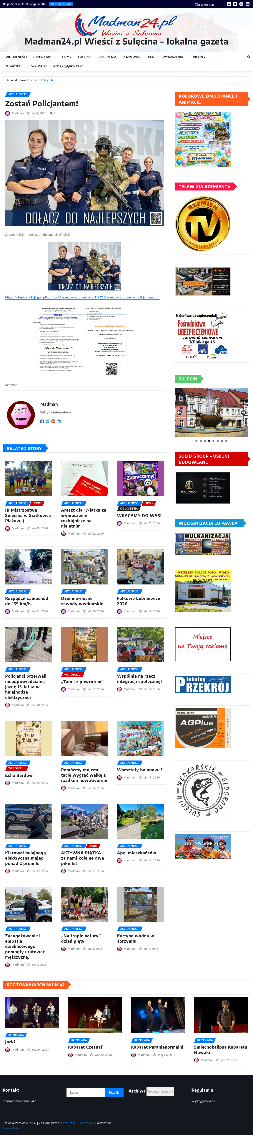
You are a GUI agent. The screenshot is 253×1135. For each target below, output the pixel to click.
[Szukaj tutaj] (248, 57)
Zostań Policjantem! (44, 80)
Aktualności (16, 57)
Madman (18, 113)
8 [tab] (226, 441)
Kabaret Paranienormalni (157, 1046)
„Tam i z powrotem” (82, 681)
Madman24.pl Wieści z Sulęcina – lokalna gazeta (127, 41)
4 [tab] (209, 441)
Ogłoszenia (106, 57)
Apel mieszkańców (136, 852)
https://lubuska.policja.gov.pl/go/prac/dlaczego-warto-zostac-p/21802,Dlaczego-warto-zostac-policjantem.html (82, 297)
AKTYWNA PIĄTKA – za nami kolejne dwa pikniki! (82, 858)
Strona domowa (16, 80)
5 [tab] (213, 441)
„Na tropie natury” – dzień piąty (82, 938)
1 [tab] (196, 441)
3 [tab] (205, 441)
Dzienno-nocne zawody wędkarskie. (83, 601)
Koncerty (197, 57)
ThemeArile (11, 1128)
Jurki (10, 1041)
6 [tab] (218, 441)
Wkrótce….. (15, 66)
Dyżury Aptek (44, 57)
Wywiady (39, 66)
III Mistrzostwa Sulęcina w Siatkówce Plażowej (28, 515)
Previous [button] (179, 412)
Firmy (66, 57)
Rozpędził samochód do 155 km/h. (26, 601)
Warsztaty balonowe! (139, 769)
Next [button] (243, 412)
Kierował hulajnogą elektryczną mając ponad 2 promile (25, 858)
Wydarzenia (173, 57)
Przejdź (114, 1092)
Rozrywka (131, 57)
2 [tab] (201, 441)
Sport (151, 57)
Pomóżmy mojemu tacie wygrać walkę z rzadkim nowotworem (84, 775)
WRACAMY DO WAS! (139, 515)
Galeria (84, 57)
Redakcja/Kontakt (68, 66)
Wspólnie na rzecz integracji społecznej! (139, 678)
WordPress (67, 1123)
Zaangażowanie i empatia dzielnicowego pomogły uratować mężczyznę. (25, 946)
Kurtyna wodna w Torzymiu (135, 938)
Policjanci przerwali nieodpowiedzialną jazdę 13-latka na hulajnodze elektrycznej (25, 686)
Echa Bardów (19, 775)
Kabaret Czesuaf (85, 1046)
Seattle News (87, 1123)
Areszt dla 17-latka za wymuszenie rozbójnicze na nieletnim (83, 517)
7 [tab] (222, 441)
